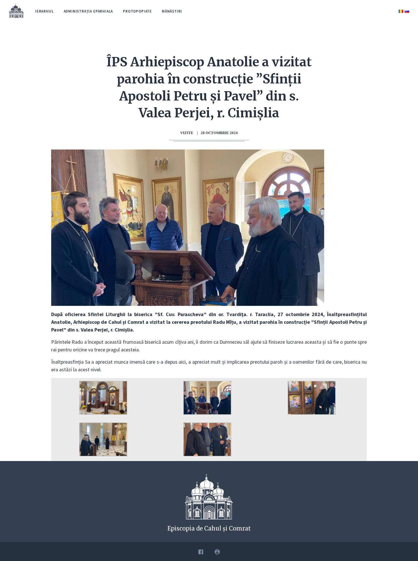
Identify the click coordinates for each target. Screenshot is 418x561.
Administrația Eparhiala (88, 11)
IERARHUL (44, 11)
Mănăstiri (172, 11)
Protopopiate (137, 11)
